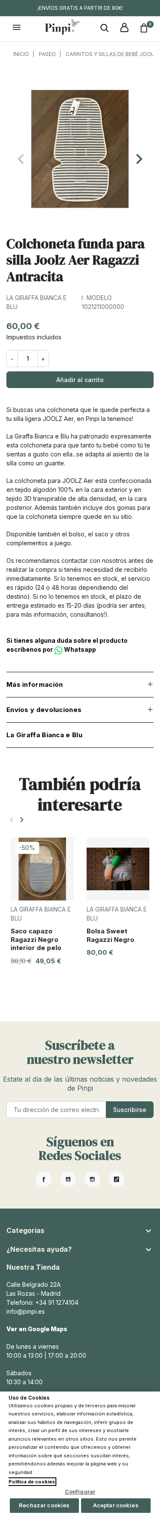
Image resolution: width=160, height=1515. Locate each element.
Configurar (80, 1491)
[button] (104, 28)
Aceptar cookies (116, 1505)
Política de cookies (32, 1482)
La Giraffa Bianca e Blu (44, 735)
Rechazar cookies (44, 1505)
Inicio (21, 54)
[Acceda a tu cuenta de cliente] (124, 28)
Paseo (47, 54)
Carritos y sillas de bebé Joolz (111, 54)
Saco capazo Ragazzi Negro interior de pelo (36, 939)
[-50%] (42, 868)
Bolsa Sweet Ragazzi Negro (110, 935)
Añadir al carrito (80, 379)
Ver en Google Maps (36, 1329)
